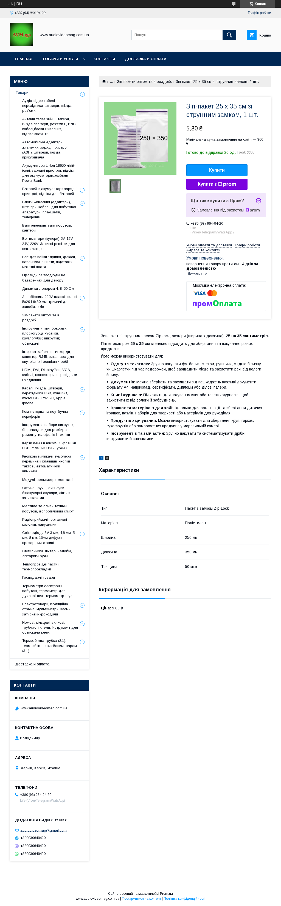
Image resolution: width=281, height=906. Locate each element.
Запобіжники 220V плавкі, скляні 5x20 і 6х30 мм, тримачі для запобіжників (49, 302)
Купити (217, 170)
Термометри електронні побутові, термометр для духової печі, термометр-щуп (47, 591)
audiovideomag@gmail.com (43, 830)
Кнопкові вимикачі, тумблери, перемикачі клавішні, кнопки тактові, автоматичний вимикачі (47, 463)
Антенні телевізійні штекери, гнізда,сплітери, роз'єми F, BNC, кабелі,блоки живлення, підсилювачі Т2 (49, 126)
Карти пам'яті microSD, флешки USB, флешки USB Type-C (49, 445)
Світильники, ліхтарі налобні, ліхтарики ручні (47, 553)
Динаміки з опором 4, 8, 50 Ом (48, 288)
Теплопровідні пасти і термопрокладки (40, 566)
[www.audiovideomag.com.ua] (21, 45)
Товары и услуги (60, 59)
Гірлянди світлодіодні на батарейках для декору (43, 277)
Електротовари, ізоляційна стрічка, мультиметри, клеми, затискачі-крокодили (46, 609)
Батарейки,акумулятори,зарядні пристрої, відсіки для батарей (49, 191)
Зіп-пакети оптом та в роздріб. (144, 81)
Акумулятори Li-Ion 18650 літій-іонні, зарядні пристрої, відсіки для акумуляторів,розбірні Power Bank (48, 173)
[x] (107, 459)
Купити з (207, 184)
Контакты (104, 59)
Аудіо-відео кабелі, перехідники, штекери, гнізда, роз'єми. (47, 106)
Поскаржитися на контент (141, 899)
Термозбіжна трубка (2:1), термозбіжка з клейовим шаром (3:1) (49, 646)
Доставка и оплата (145, 59)
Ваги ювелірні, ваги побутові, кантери (47, 227)
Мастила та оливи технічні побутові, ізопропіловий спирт (48, 508)
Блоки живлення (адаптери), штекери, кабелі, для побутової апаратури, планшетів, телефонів (49, 209)
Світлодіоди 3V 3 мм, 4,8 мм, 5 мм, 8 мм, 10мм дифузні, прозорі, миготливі (48, 538)
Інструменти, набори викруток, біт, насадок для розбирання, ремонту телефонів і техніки (48, 430)
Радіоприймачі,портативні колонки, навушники (44, 521)
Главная (23, 59)
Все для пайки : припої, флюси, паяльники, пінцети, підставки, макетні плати (49, 262)
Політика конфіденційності (184, 899)
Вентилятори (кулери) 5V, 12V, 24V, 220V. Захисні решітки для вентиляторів (48, 243)
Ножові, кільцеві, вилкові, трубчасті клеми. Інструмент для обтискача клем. (50, 627)
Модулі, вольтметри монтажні (47, 480)
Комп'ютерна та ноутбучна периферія (45, 414)
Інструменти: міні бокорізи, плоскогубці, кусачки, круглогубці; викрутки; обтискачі (44, 335)
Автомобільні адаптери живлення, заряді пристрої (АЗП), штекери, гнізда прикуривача (45, 149)
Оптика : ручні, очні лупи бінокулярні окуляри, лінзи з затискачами (46, 493)
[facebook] (101, 459)
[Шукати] (229, 35)
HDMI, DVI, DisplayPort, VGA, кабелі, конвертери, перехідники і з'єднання (49, 375)
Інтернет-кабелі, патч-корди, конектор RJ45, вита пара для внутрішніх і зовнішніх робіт (48, 357)
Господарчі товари (38, 577)
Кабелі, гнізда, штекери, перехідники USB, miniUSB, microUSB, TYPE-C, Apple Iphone (45, 395)
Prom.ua (166, 894)
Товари (22, 92)
